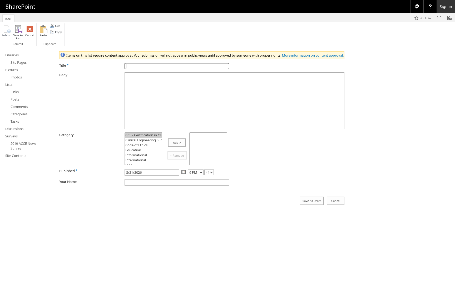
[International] (143, 160)
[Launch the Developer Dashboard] (449, 18)
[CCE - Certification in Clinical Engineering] (143, 135)
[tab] (8, 17)
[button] (6, 32)
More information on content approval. (313, 55)
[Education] (143, 150)
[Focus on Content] (439, 18)
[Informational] (143, 155)
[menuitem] (416, 6)
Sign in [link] (446, 6)
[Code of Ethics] (143, 145)
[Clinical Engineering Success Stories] (143, 140)
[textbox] (234, 100)
